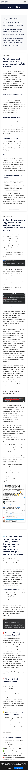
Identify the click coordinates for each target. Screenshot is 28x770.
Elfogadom (19, 768)
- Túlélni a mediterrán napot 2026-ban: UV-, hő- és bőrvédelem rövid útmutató (13, 24)
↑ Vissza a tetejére (14, 209)
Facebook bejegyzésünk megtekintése (13, 589)
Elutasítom (9, 768)
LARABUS (4, 2)
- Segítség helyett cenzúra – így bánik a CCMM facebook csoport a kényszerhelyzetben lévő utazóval (13, 32)
